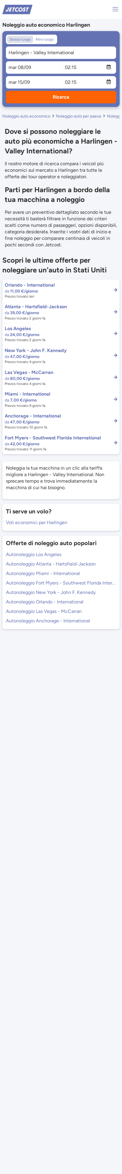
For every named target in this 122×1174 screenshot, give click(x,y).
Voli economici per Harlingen (36, 522)
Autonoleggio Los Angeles (33, 554)
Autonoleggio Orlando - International (45, 602)
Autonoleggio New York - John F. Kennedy (51, 592)
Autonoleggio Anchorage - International (48, 621)
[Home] (17, 9)
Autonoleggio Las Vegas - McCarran (44, 611)
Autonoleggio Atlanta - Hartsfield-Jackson (51, 564)
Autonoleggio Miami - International (43, 573)
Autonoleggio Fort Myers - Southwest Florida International (61, 583)
